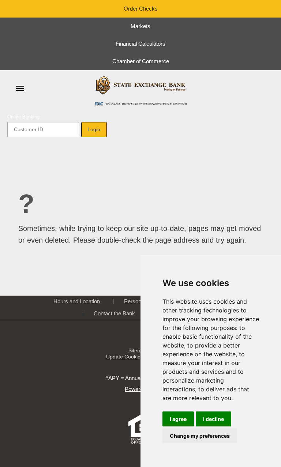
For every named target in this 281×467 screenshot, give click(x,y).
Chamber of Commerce (140, 61)
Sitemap (137, 350)
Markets (140, 26)
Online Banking (23, 116)
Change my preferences (200, 436)
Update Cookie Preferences (138, 357)
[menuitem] (20, 88)
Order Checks (141, 8)
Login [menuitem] (93, 129)
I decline (213, 419)
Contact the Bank (114, 313)
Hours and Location (76, 301)
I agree (178, 419)
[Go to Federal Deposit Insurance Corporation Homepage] (140, 103)
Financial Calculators (140, 44)
